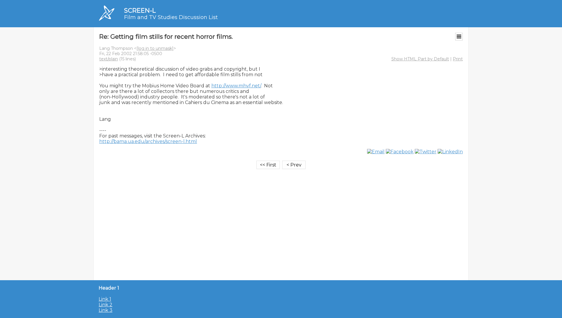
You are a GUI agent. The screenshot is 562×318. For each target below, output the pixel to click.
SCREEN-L (140, 10)
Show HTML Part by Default (420, 59)
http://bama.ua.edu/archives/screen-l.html (148, 141)
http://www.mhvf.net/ (236, 86)
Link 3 (105, 310)
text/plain (108, 59)
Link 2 (105, 304)
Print (458, 59)
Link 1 (105, 299)
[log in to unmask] (155, 48)
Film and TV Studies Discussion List (171, 17)
